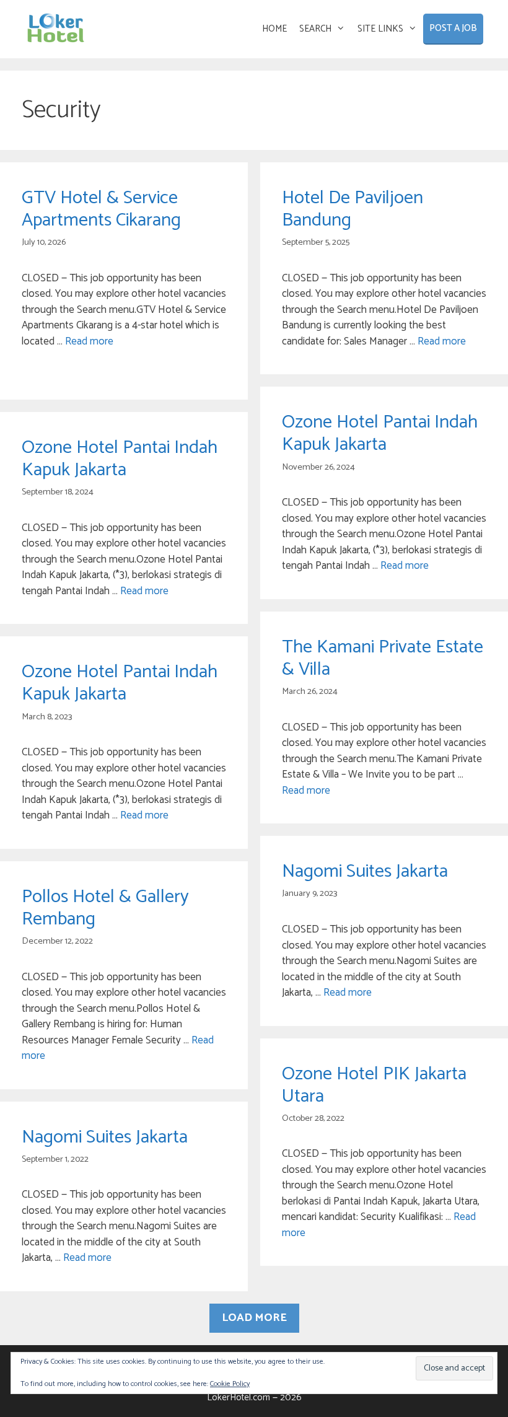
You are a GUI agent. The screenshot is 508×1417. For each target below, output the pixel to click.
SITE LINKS (380, 29)
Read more (89, 341)
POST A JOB (453, 28)
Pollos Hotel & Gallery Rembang (105, 908)
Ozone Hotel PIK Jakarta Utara (374, 1085)
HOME (274, 29)
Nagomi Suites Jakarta (365, 871)
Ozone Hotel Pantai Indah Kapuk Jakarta (380, 433)
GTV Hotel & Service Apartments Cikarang (101, 209)
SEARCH (315, 29)
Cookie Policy (230, 1384)
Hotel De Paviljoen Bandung (352, 209)
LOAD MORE (254, 1318)
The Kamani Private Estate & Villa (382, 658)
